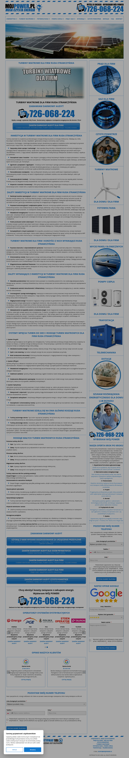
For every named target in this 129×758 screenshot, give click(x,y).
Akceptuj (33, 750)
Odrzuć (14, 750)
